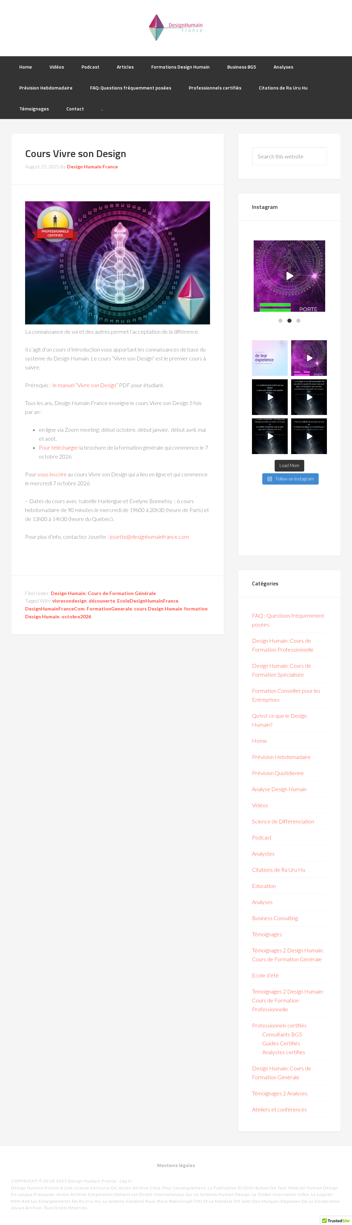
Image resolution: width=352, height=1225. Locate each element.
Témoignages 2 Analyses (280, 1093)
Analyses (262, 902)
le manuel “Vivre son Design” (85, 385)
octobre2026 (76, 616)
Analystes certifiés (283, 1052)
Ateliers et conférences (279, 1109)
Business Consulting (275, 918)
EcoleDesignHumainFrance (147, 601)
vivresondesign (69, 601)
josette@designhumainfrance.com (150, 536)
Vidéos (260, 805)
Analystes (263, 853)
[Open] (289, 276)
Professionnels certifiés (279, 1025)
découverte (102, 601)
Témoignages (267, 934)
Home (259, 740)
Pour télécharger (58, 447)
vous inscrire (52, 474)
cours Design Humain (158, 608)
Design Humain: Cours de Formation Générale (103, 593)
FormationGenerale (109, 608)
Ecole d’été (265, 975)
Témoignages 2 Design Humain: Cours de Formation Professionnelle (288, 1000)
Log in (126, 1181)
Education (264, 885)
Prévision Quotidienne (278, 773)
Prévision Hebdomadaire (281, 756)
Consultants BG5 (282, 1034)
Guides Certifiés (281, 1043)
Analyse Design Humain (279, 789)
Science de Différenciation (283, 821)
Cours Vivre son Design (75, 153)
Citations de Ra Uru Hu (278, 869)
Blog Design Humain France (176, 27)
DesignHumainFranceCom (55, 608)
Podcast (262, 837)
